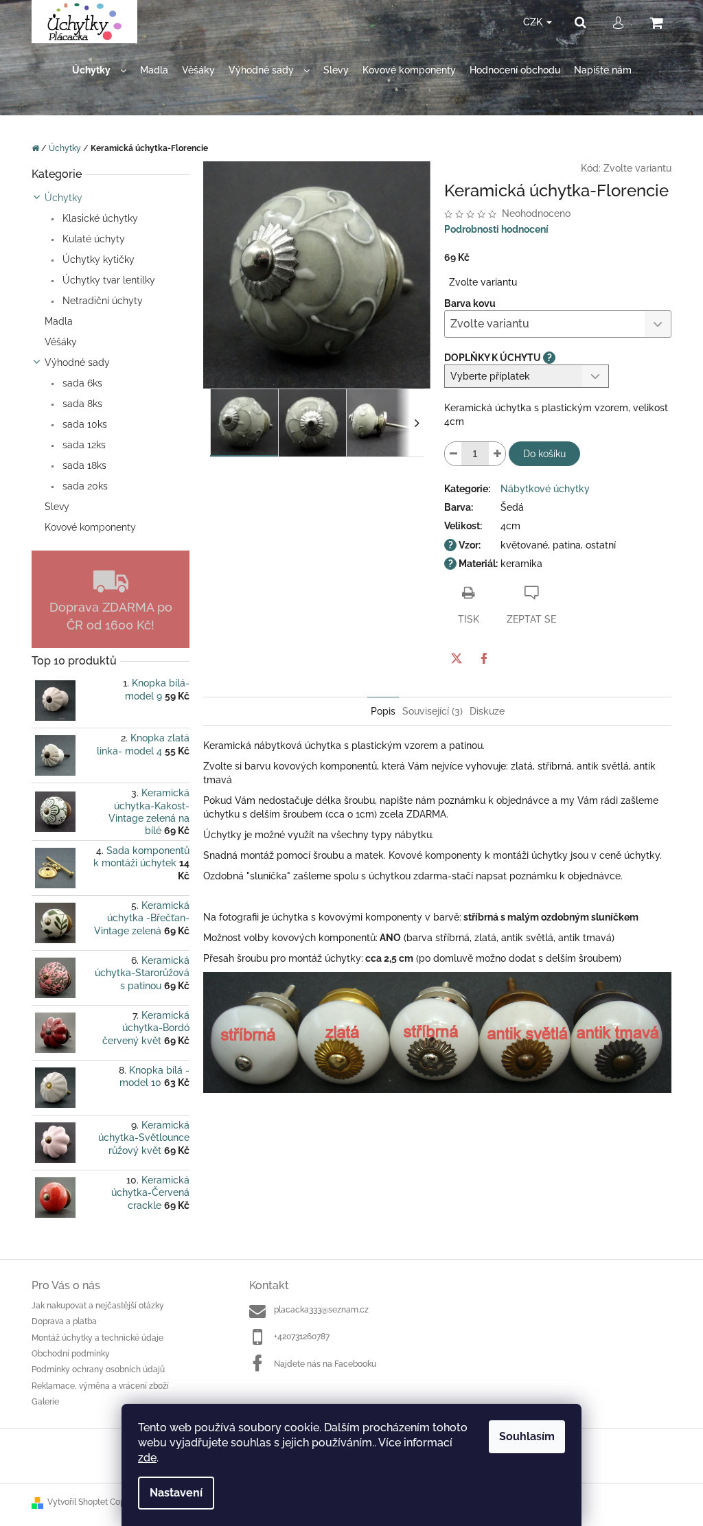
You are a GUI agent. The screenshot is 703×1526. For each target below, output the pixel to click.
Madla (59, 321)
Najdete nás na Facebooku (325, 1364)
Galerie (45, 1402)
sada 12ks (83, 444)
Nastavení (176, 1492)
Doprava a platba (64, 1321)
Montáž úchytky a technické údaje (97, 1338)
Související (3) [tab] (432, 711)
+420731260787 (302, 1336)
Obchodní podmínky (71, 1354)
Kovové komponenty (90, 527)
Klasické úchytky (99, 218)
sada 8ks (81, 403)
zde (147, 1457)
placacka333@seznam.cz (321, 1310)
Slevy (57, 506)
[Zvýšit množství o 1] (497, 453)
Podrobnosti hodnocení (496, 229)
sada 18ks (83, 465)
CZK (534, 21)
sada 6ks (81, 383)
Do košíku (544, 453)
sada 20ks (84, 486)
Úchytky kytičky (97, 259)
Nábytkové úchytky (545, 488)
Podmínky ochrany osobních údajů (98, 1369)
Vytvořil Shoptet (77, 1502)
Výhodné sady (77, 362)
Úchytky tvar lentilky (107, 280)
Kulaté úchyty (92, 238)
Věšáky (61, 341)
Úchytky (63, 197)
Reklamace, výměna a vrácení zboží (100, 1386)
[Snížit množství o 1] (453, 453)
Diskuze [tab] (487, 711)
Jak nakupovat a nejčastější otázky (98, 1305)
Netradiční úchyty (101, 300)
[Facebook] (484, 658)
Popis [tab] (383, 711)
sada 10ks (83, 424)
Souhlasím (527, 1436)
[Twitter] (456, 658)
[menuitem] (99, 70)
